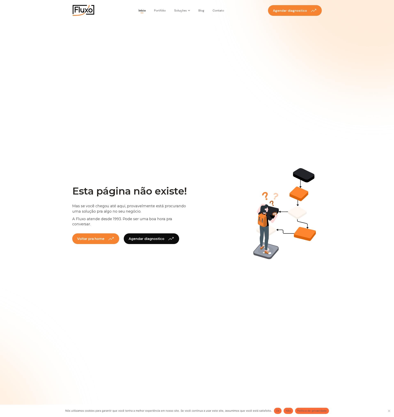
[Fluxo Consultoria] (83, 10)
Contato (218, 10)
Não (288, 410)
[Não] (389, 411)
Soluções (180, 10)
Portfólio (160, 10)
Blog (201, 10)
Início (142, 10)
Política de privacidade (312, 410)
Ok (278, 410)
